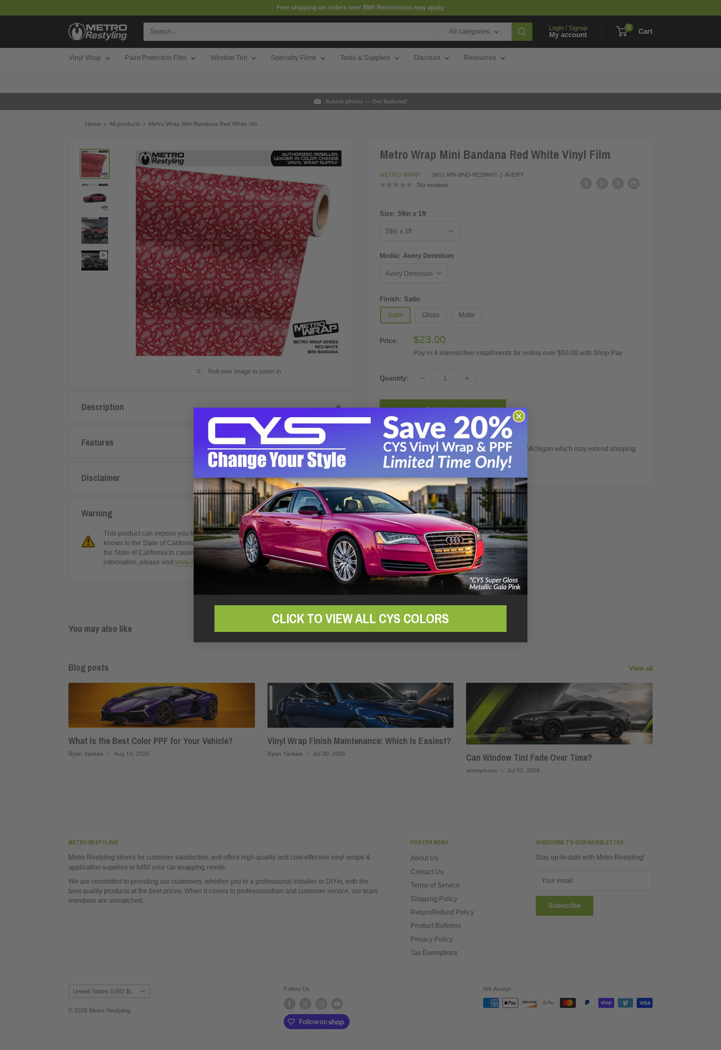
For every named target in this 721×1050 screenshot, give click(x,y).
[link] (360, 501)
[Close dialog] (519, 416)
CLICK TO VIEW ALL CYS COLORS (360, 618)
